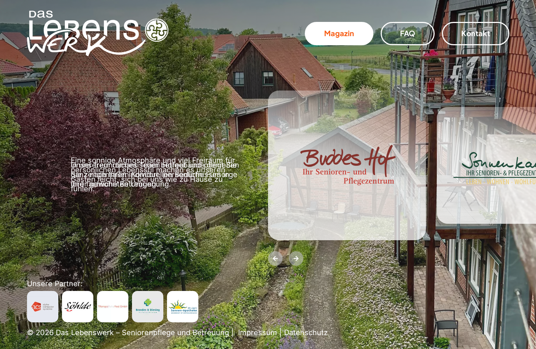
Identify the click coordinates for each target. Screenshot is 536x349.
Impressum (257, 332)
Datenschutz (306, 332)
